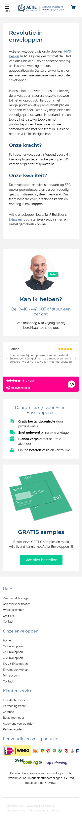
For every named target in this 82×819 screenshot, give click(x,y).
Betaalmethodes (13, 717)
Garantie (8, 712)
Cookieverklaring (36, 810)
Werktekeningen (13, 609)
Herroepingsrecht (14, 706)
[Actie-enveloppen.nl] (41, 11)
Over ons (9, 615)
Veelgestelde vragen (16, 598)
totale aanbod (19, 219)
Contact (8, 621)
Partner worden (13, 729)
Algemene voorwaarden (18, 723)
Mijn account (11, 675)
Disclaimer (53, 810)
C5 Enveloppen (13, 652)
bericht (40, 314)
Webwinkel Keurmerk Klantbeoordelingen (35, 778)
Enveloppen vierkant (16, 669)
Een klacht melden (15, 700)
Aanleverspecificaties (16, 604)
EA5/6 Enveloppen (15, 663)
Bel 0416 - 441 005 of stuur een (41, 309)
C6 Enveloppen (13, 658)
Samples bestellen (41, 560)
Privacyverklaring (15, 810)
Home (7, 640)
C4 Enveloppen (13, 646)
